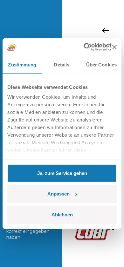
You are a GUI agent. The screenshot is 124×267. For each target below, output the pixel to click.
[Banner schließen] (114, 47)
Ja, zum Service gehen (62, 173)
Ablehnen (62, 214)
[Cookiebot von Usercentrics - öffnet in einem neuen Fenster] (84, 47)
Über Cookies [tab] (101, 64)
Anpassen (58, 193)
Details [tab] (61, 64)
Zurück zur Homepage (107, 30)
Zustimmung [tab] (22, 64)
